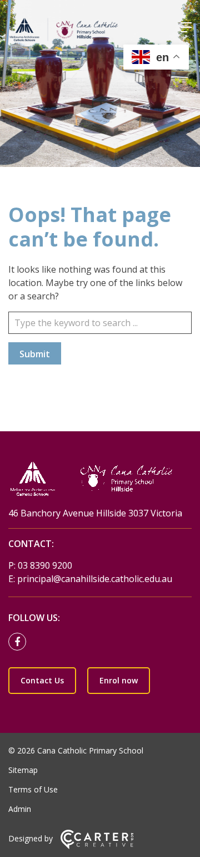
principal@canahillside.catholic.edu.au (94, 579)
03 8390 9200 (45, 565)
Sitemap (23, 770)
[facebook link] (20, 642)
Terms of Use (33, 789)
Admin (19, 809)
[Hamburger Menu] (186, 27)
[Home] (100, 480)
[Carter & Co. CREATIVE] (97, 846)
